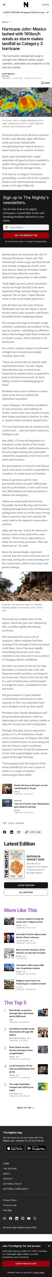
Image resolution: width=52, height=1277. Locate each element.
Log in (45, 5)
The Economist (22, 941)
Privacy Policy (41, 241)
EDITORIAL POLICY (12, 1184)
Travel (12, 1075)
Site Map (7, 1210)
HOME (6, 1163)
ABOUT (6, 1173)
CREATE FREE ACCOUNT (26, 1264)
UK (17, 987)
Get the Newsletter (26, 235)
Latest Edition (26, 885)
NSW (11, 1020)
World (5, 22)
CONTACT (8, 1178)
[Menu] (4, 5)
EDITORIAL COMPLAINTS (15, 1189)
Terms (30, 241)
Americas (19, 823)
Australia (13, 1094)
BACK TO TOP (24, 1107)
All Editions (26, 892)
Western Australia (17, 1038)
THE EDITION (10, 1168)
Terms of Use (9, 1205)
